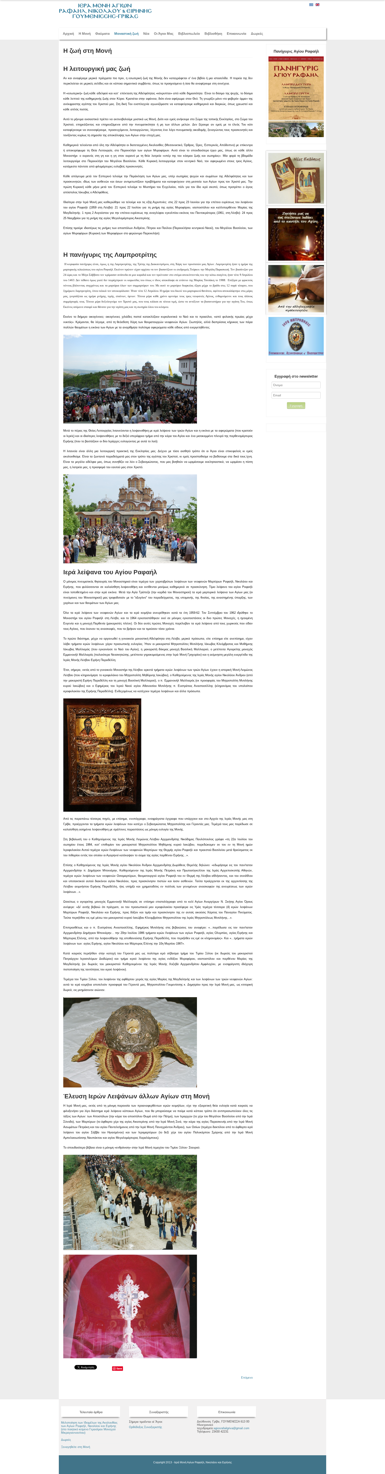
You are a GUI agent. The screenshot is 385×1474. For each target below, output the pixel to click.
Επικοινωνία (236, 33)
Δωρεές (257, 33)
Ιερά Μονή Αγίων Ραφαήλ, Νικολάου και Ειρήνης (203, 1462)
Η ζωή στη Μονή (87, 50)
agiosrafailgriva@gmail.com (231, 1428)
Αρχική (68, 33)
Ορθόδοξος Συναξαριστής (145, 1427)
